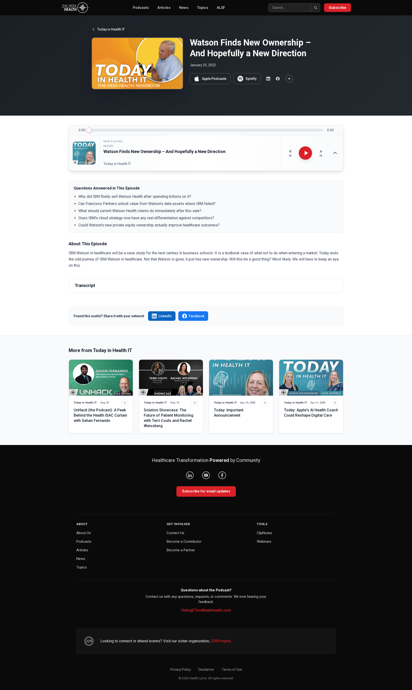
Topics (202, 7)
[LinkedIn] (190, 475)
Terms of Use (232, 669)
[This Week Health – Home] (75, 7)
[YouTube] (206, 475)
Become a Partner (181, 550)
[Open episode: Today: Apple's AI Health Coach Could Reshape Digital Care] (311, 378)
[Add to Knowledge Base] (289, 78)
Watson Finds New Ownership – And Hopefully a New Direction (164, 151)
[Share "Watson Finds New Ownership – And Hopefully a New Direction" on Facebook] (278, 78)
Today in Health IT (111, 29)
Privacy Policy (180, 669)
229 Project (221, 641)
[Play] (305, 153)
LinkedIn (165, 316)
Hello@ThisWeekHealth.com (206, 610)
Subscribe (337, 7)
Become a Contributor (184, 541)
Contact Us (175, 533)
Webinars (264, 541)
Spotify (251, 79)
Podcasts (141, 7)
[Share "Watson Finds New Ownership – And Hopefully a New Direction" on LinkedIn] (268, 78)
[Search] (315, 7)
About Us (83, 533)
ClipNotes (264, 533)
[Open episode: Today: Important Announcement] (241, 378)
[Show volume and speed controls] (335, 153)
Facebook (196, 316)
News (183, 7)
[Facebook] (222, 475)
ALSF (221, 7)
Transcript (85, 285)
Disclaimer (206, 669)
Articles (163, 7)
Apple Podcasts (214, 79)
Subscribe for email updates (206, 491)
